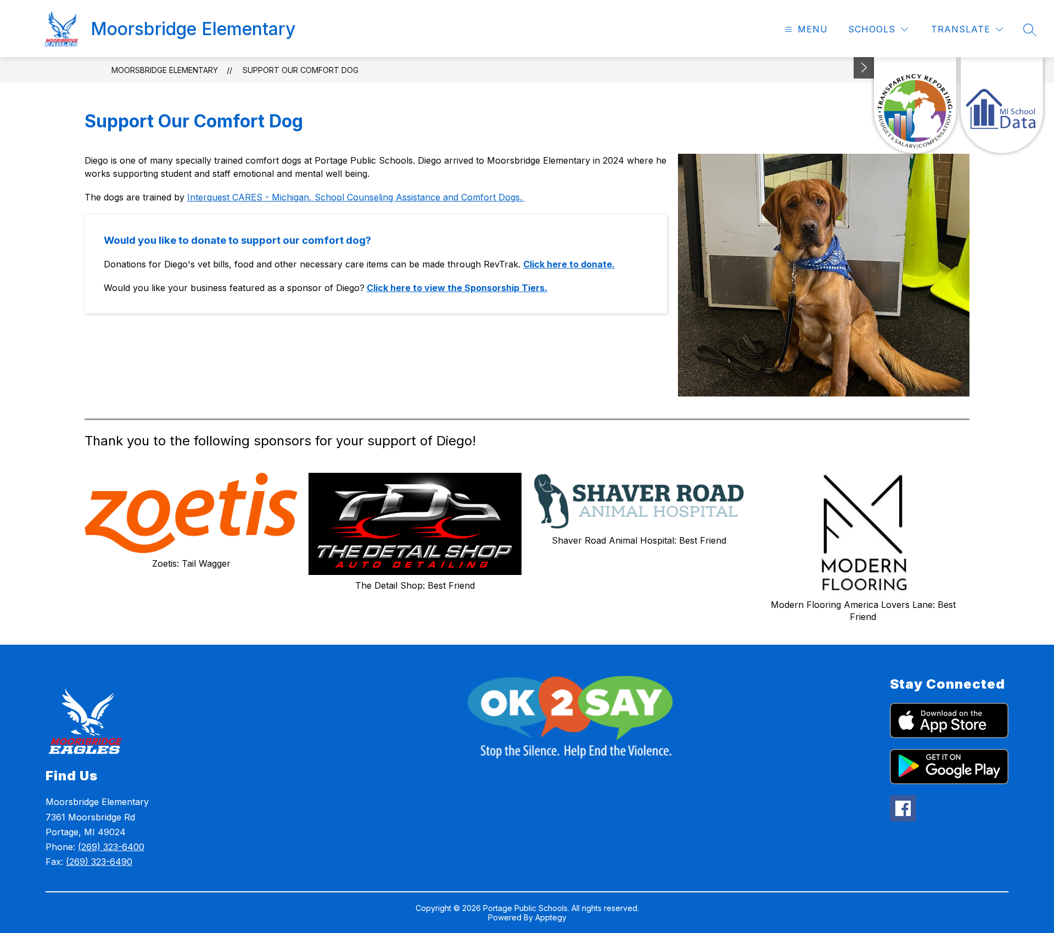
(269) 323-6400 (111, 846)
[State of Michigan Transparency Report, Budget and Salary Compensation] (915, 105)
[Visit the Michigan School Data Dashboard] (1002, 105)
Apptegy (551, 917)
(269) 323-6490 (99, 861)
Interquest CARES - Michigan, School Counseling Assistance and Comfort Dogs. (356, 197)
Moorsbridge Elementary (164, 70)
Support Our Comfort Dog (300, 70)
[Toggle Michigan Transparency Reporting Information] (864, 68)
